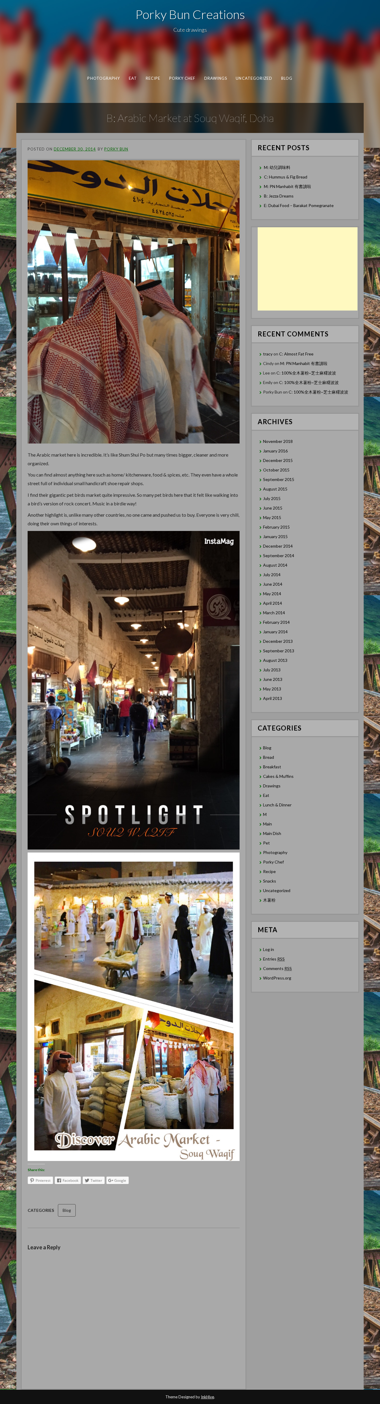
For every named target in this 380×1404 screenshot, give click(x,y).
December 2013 (278, 641)
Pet (266, 842)
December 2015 (278, 460)
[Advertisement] (307, 269)
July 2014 (272, 574)
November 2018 (278, 441)
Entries (274, 958)
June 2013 (272, 679)
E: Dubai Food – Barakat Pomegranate (299, 205)
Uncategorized (254, 78)
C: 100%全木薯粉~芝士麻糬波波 (306, 372)
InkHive (207, 1396)
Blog (286, 78)
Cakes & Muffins (278, 776)
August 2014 (275, 565)
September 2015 (278, 479)
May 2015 (272, 517)
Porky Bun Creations (190, 14)
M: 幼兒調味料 (277, 167)
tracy (268, 353)
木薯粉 (269, 899)
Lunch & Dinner (277, 804)
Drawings (215, 78)
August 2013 (275, 660)
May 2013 (272, 688)
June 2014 (272, 584)
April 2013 (272, 698)
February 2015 (276, 526)
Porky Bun (116, 149)
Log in (268, 949)
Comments (277, 968)
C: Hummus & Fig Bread (286, 176)
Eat (133, 78)
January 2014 (275, 631)
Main (267, 823)
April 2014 (272, 603)
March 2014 (274, 612)
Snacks (269, 880)
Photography (103, 78)
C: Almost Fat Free (296, 353)
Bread (268, 757)
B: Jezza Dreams (279, 195)
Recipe (153, 78)
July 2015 (272, 498)
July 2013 (272, 669)
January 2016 (275, 450)
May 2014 (272, 593)
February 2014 (276, 622)
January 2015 (275, 536)
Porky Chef (182, 78)
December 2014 (278, 546)
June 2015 (272, 507)
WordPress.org (277, 977)
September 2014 (278, 555)
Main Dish (272, 833)
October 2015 (276, 469)
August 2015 (275, 488)
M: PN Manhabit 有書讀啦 (287, 186)
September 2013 (278, 650)
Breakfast (272, 766)
